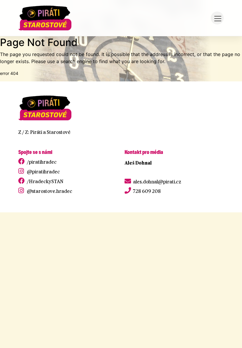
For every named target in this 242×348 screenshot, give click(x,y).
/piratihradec (42, 162)
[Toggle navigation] (217, 18)
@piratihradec (43, 172)
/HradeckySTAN (45, 181)
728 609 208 (147, 191)
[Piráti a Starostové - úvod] (44, 18)
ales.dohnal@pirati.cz (157, 182)
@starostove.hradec (49, 191)
